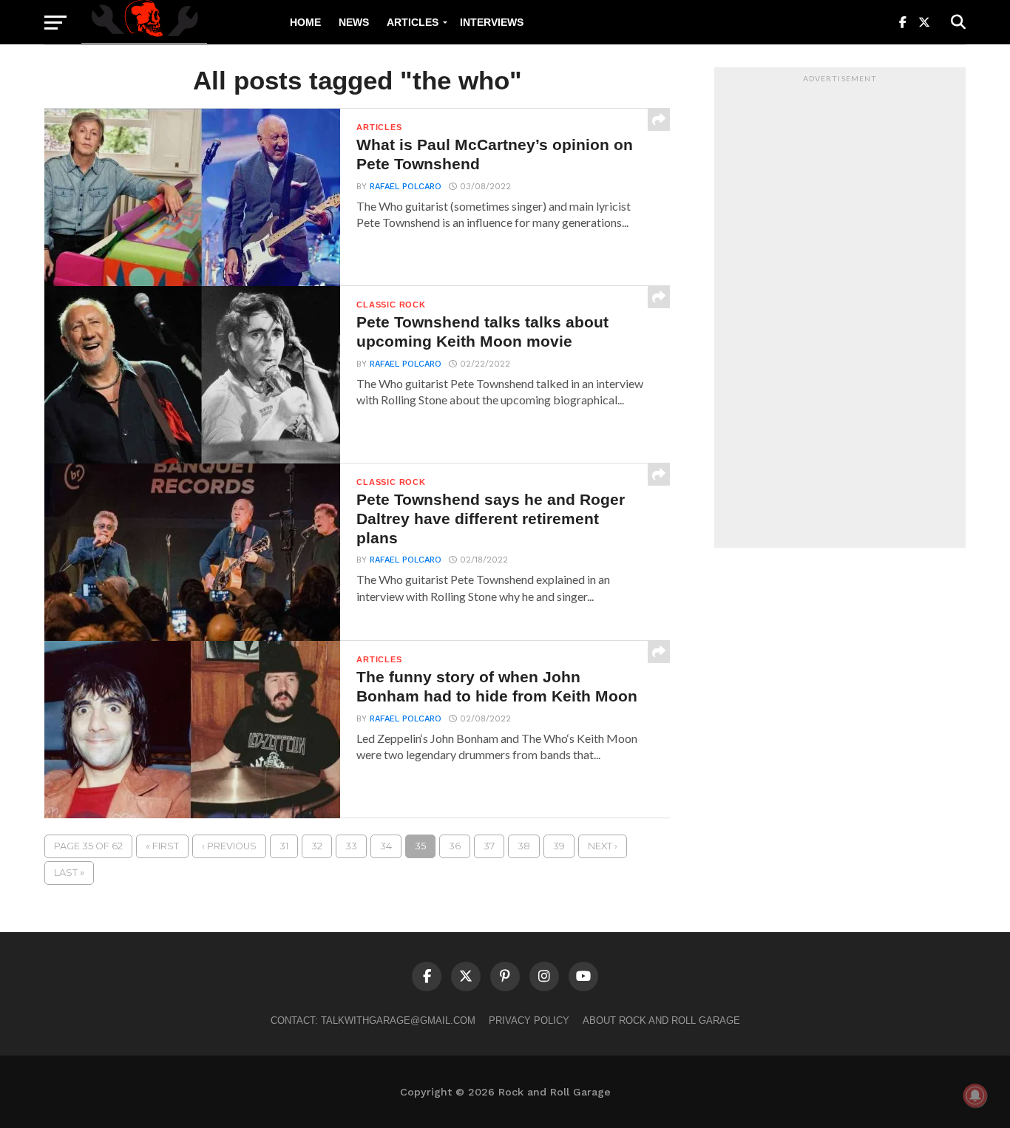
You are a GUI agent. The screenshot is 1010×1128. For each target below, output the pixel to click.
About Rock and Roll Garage (661, 1020)
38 (524, 846)
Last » (69, 872)
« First (162, 846)
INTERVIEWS (491, 22)
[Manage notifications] (975, 1095)
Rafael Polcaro (405, 186)
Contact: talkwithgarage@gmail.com (373, 1020)
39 (559, 846)
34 (386, 846)
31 (283, 846)
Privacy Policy (529, 1020)
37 (489, 846)
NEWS (354, 22)
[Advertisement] (840, 311)
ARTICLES (412, 22)
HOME (305, 22)
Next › (602, 846)
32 (316, 846)
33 (351, 846)
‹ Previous (229, 846)
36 (455, 846)
